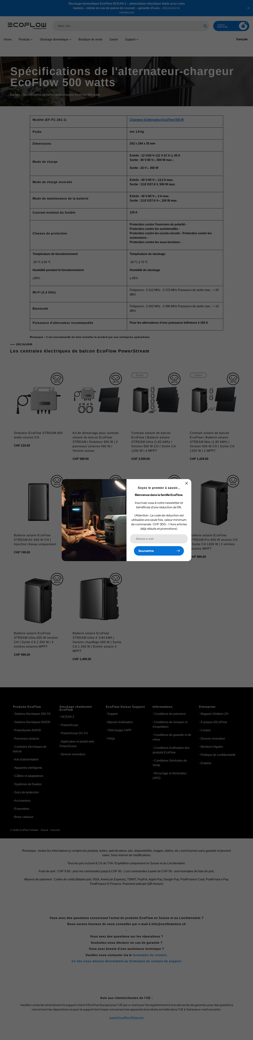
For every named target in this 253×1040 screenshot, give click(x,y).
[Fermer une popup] (186, 483)
